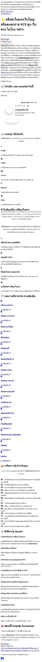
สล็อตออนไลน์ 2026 (13, 648)
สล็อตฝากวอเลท (10, 650)
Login (2, 13)
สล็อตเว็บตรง (5, 72)
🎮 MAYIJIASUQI (7, 11)
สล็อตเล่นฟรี (25, 648)
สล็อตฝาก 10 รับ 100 (29, 650)
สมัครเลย (7, 13)
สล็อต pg (19, 650)
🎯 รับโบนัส (5, 39)
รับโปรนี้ (13, 121)
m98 (19, 77)
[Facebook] (3, 658)
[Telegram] (1, 658)
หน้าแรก (4, 648)
